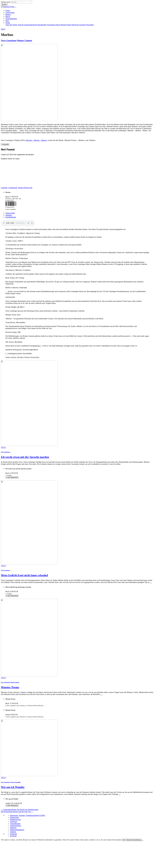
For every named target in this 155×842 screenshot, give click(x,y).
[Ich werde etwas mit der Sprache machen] (29, 445)
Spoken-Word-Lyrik (25, 188)
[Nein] (143, 840)
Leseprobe (5, 144)
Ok (124, 840)
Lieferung (13, 822)
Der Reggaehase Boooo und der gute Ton (17, 812)
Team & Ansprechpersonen (27, 25)
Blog (7, 21)
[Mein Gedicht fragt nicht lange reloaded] (29, 564)
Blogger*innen (66, 25)
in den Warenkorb (12, 477)
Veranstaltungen (11, 19)
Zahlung (13, 832)
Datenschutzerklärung (134, 840)
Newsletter (90, 25)
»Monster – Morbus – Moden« (36, 140)
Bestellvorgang (15, 819)
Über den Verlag (11, 25)
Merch (7, 17)
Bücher (8, 15)
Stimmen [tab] (8, 215)
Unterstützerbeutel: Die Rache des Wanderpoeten (19, 810)
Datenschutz (14, 817)
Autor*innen (10, 12)
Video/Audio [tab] (10, 213)
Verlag (7, 23)
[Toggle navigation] (15, 7)
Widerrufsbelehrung (17, 830)
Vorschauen (51, 25)
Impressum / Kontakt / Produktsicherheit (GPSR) (27, 815)
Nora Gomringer (9, 40)
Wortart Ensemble (16, 782)
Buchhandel (42, 25)
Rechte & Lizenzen (79, 25)
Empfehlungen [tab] (10, 217)
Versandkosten (15, 824)
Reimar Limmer (24, 40)
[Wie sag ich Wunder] (29, 776)
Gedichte (4, 188)
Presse (58, 25)
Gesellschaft (12, 188)
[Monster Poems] (29, 676)
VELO (3, 29)
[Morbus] (29, 121)
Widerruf (13, 828)
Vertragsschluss (15, 826)
